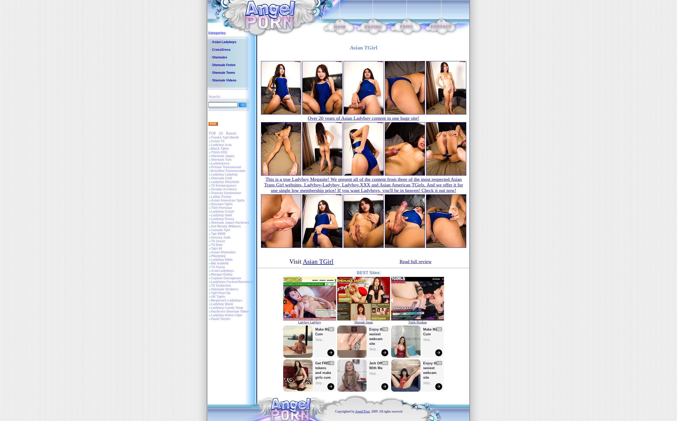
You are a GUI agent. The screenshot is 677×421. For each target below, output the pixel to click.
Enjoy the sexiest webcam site (377, 336)
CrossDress (221, 50)
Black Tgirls (220, 148)
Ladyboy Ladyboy (224, 174)
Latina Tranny (221, 197)
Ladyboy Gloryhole (225, 182)
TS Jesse (218, 241)
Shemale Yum (221, 160)
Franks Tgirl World (225, 137)
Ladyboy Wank (222, 304)
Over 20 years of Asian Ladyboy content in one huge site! (363, 118)
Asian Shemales (223, 252)
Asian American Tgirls (228, 200)
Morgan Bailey (222, 274)
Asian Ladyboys (224, 42)
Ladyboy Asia (221, 145)
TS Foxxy (218, 267)
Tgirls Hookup (417, 322)
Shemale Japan (222, 156)
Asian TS (218, 141)
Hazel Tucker (221, 319)
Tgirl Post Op (220, 293)
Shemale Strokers (224, 289)
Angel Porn (362, 411)
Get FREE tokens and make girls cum (323, 370)
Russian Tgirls (222, 204)
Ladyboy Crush (222, 211)
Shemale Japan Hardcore (230, 223)
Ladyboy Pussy (222, 219)
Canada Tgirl (220, 230)
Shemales (219, 57)
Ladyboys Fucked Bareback (232, 282)
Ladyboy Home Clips (226, 315)
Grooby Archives (224, 189)
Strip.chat (320, 340)
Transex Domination (226, 193)
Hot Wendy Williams (226, 226)
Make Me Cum (323, 331)
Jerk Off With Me (376, 365)
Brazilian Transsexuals (228, 171)
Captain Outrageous (226, 278)
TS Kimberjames (223, 185)
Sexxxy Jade (221, 237)
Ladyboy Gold (221, 215)
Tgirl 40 (216, 248)
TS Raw (216, 245)
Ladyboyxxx (220, 163)
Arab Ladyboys (222, 271)
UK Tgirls (218, 297)
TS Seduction (221, 285)
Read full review (416, 261)
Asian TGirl (318, 261)
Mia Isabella (220, 263)
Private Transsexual (226, 167)
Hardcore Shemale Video (230, 311)
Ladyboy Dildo (221, 260)
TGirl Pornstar (221, 208)
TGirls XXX (219, 152)
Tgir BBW (218, 234)
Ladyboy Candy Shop (227, 308)
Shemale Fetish (223, 65)
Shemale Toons (223, 73)
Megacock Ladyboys (226, 300)
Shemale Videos (224, 80)
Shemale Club (221, 178)
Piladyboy (218, 256)
